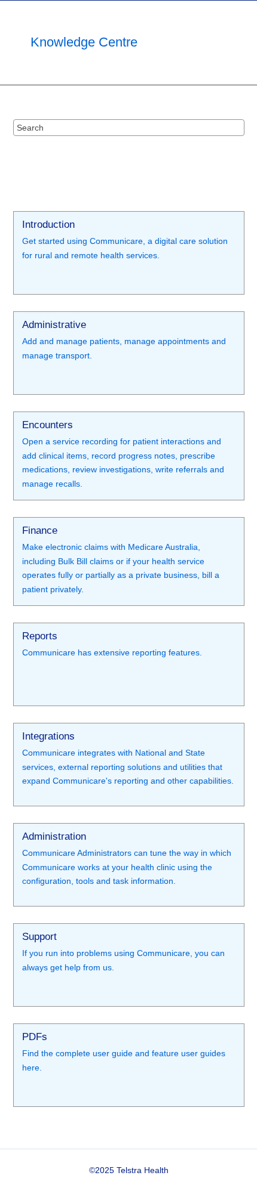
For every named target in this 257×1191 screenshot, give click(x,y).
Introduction (48, 225)
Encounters (47, 425)
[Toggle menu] (242, 42)
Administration (54, 837)
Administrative (54, 325)
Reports (39, 637)
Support (39, 937)
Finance (39, 531)
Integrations (48, 737)
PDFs (34, 1037)
